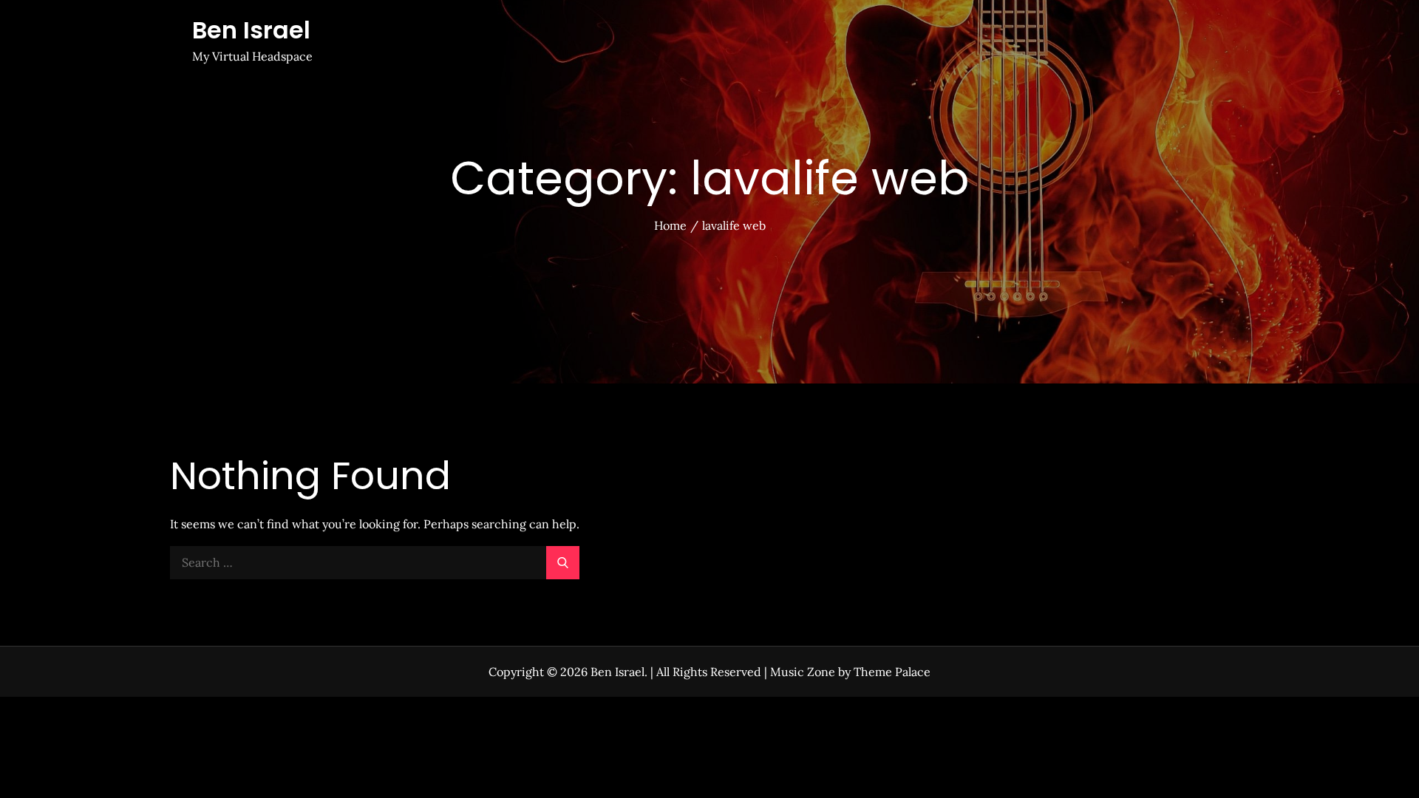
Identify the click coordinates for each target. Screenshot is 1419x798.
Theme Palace (892, 671)
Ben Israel (251, 30)
